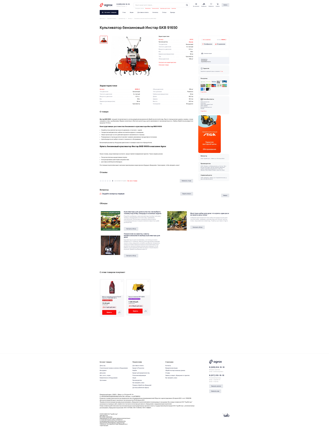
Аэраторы (174, 8)
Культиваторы (122, 18)
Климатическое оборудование (108, 378)
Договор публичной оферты (141, 387)
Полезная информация (139, 375)
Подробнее (204, 111)
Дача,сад (102, 18)
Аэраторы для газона (165, 8)
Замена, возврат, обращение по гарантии (177, 375)
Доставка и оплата (143, 12)
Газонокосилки (155, 8)
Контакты (155, 12)
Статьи (164, 12)
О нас (124, 12)
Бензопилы (148, 8)
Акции (131, 12)
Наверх (225, 195)
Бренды (172, 12)
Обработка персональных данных (175, 370)
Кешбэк (135, 370)
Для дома (103, 373)
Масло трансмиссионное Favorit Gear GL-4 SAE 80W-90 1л (111, 297)
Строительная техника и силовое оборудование (114, 368)
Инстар (130, 18)
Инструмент (103, 370)
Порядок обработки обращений (142, 385)
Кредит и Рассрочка (138, 368)
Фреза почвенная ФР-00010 (136, 296)
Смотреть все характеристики (167, 62)
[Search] (187, 5)
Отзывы (167, 373)
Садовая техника (111, 18)
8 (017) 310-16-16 (216, 375)
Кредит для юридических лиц (141, 373)
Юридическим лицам (171, 368)
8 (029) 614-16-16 (216, 367)
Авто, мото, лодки (105, 375)
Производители (137, 380)
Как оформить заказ (138, 382)
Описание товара (164, 65)
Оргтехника (103, 380)
